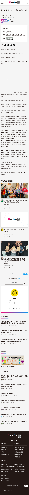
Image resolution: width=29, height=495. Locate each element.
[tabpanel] (14, 279)
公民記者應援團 (18, 452)
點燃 (17, 35)
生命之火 (22, 35)
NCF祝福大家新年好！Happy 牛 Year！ (14, 230)
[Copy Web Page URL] (14, 45)
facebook (12, 440)
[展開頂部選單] (26, 2)
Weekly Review (5, 454)
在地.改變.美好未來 (19, 469)
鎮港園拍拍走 (6, 409)
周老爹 (5, 423)
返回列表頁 (14, 282)
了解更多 (14, 308)
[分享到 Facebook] (5, 45)
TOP (26, 486)
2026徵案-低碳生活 (19, 464)
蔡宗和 (5, 388)
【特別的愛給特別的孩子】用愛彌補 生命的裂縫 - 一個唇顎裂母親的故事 (14, 340)
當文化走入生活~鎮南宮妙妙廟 (10, 407)
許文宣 (5, 416)
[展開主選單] (2, 2)
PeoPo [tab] (12, 274)
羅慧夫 (8, 35)
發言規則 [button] (25, 274)
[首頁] (14, 3)
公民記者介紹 (18, 454)
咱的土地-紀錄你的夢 (6, 469)
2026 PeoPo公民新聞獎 (7, 466)
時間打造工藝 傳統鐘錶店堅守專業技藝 (13, 401)
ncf (4, 233)
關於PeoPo (4, 447)
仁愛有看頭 (6, 204)
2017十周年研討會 (19, 466)
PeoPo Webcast (7, 395)
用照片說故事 (4, 471)
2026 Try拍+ (4, 464)
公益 (11, 35)
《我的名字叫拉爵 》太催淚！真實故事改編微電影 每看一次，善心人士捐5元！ (14, 322)
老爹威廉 (6, 263)
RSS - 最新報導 (5, 478)
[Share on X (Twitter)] (8, 45)
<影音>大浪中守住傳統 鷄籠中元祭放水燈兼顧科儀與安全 (14, 385)
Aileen (4, 379)
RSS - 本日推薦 (5, 481)
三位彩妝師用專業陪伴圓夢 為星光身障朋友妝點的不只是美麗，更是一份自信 (15, 260)
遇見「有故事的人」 (19, 471)
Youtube (17, 440)
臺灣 (7, 28)
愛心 (14, 35)
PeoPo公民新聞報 (19, 447)
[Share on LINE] (11, 45)
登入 (19, 278)
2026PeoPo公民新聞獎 (7, 367)
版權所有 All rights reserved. (9, 38)
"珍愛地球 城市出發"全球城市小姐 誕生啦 (14, 422)
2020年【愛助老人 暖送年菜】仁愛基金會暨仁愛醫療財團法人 (16, 201)
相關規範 (3, 449)
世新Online (6, 402)
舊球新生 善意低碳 (7, 393)
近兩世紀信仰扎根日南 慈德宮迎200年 (13, 415)
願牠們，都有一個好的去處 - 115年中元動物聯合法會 (14, 377)
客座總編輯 (17, 457)
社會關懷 (9, 31)
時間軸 (3, 452)
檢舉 (12, 20)
